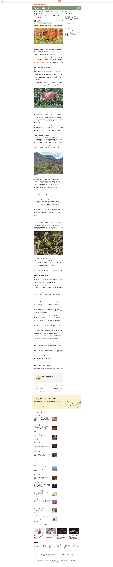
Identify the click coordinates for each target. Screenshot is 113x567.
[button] (48, 36)
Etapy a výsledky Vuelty (45, 546)
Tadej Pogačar (43, 548)
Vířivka (72, 554)
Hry (35, 500)
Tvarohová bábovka (59, 548)
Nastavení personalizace (56, 561)
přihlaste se (50, 23)
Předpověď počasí (52, 553)
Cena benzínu (62, 553)
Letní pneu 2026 (74, 545)
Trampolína (52, 554)
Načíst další (45, 524)
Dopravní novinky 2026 (75, 547)
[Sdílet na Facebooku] (61, 388)
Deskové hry (62, 555)
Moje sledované (67, 4)
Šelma (57, 391)
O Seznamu (43, 560)
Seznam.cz (110, 1)
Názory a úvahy (37, 492)
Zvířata (50, 391)
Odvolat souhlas (72, 560)
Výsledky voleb (36, 547)
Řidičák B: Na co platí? (75, 548)
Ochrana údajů (60, 560)
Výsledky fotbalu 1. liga (52, 546)
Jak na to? (46, 405)
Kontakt (56, 560)
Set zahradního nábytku (64, 554)
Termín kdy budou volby (37, 548)
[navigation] (1, 1)
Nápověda (53, 560)
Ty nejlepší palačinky (59, 545)
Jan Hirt (43, 547)
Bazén (44, 554)
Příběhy (35, 508)
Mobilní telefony (45, 555)
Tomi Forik (39, 20)
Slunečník (55, 554)
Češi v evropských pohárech (67, 553)
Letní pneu (58, 555)
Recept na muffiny (59, 546)
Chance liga (50, 545)
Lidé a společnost (37, 467)
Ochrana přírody (45, 391)
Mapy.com (47, 553)
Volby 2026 (35, 545)
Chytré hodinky (69, 555)
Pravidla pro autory (66, 560)
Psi (59, 391)
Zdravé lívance (59, 547)
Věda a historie (68, 16)
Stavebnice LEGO (49, 555)
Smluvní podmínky (48, 560)
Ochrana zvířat (53, 391)
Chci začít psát (76, 4)
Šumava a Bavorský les (67, 547)
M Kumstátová (36, 465)
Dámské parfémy (54, 555)
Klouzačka (58, 554)
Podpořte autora (59, 20)
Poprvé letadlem (66, 546)
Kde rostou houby (57, 553)
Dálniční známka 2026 (75, 546)
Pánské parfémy (74, 555)
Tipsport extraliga (51, 547)
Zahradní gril (69, 554)
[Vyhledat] (59, 1)
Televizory (65, 555)
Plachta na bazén (48, 554)
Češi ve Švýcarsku (66, 548)
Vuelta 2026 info (44, 545)
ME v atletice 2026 (51, 548)
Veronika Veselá (37, 482)
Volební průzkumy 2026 (37, 546)
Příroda (41, 391)
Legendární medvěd (37, 490)
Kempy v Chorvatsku (67, 545)
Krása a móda (37, 516)
